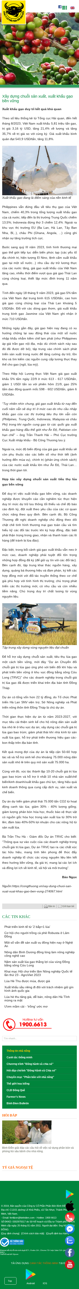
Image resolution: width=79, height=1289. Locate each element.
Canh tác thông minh (19, 1057)
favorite (30, 906)
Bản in (51, 906)
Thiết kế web (4, 1254)
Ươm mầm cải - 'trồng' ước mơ (26, 1006)
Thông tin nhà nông (18, 1050)
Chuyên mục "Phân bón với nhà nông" (30, 1077)
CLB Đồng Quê (16, 1090)
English (72, 8)
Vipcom (15, 1254)
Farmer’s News (16, 1096)
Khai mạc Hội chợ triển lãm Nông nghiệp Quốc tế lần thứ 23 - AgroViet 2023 (38, 973)
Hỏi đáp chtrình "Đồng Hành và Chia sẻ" (31, 1070)
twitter (39, 906)
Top (10, 1281)
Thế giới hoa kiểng (18, 1083)
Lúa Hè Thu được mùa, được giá (27, 981)
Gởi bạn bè (68, 906)
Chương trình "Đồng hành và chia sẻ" (30, 1064)
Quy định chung (10, 1233)
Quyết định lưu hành (57, 1233)
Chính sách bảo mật (32, 1233)
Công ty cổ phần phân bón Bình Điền (13, 13)
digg (35, 906)
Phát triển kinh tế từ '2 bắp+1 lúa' (27, 927)
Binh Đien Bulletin (18, 1103)
